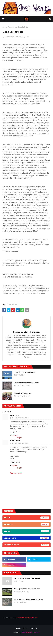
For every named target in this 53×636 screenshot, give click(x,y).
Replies (14, 435)
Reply (12, 432)
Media (24, 531)
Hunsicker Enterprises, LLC (27, 617)
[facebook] (14, 559)
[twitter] (39, 559)
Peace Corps (12, 27)
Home (4, 27)
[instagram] (14, 565)
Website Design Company (31, 632)
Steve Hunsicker (9, 37)
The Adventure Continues (24, 372)
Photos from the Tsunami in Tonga (28, 599)
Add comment (15, 473)
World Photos (24, 545)
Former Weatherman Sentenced (27, 578)
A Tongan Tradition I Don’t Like (27, 589)
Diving (24, 517)
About (25, 628)
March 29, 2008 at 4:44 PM (19, 418)
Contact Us (33, 628)
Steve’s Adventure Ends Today (26, 383)
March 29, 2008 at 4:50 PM (19, 443)
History (24, 524)
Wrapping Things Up (22, 393)
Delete (18, 432)
